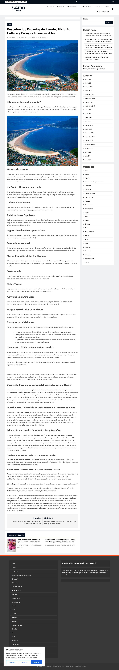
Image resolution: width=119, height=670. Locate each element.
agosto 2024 (88, 148)
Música (87, 220)
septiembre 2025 (90, 106)
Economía (88, 186)
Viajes (87, 262)
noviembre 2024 (90, 137)
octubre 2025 (89, 102)
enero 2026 (88, 91)
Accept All (36, 662)
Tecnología (88, 251)
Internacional (89, 209)
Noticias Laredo (90, 232)
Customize (12, 662)
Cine (86, 170)
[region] (24, 656)
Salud (86, 243)
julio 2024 (88, 152)
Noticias (49, 7)
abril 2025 (88, 121)
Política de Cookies (58, 666)
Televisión (88, 255)
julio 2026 (88, 79)
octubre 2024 (89, 140)
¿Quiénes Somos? (102, 12)
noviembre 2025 (90, 98)
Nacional (87, 224)
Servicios (87, 247)
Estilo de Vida (86, 7)
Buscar (85, 19)
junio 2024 (88, 156)
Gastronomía (89, 205)
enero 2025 (88, 129)
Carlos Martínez (23, 545)
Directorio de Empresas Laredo (94, 182)
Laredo (98, 7)
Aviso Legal (69, 666)
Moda (86, 216)
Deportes (87, 178)
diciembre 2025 (89, 94)
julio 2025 (88, 110)
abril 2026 (88, 83)
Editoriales (88, 189)
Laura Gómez (12, 37)
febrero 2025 (89, 125)
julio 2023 (88, 160)
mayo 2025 (88, 117)
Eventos (87, 201)
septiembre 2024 (90, 144)
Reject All (24, 662)
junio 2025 (88, 114)
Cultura (87, 174)
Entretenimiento (72, 7)
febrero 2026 (89, 87)
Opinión (59, 7)
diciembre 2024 (89, 133)
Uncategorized (89, 258)
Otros (107, 7)
